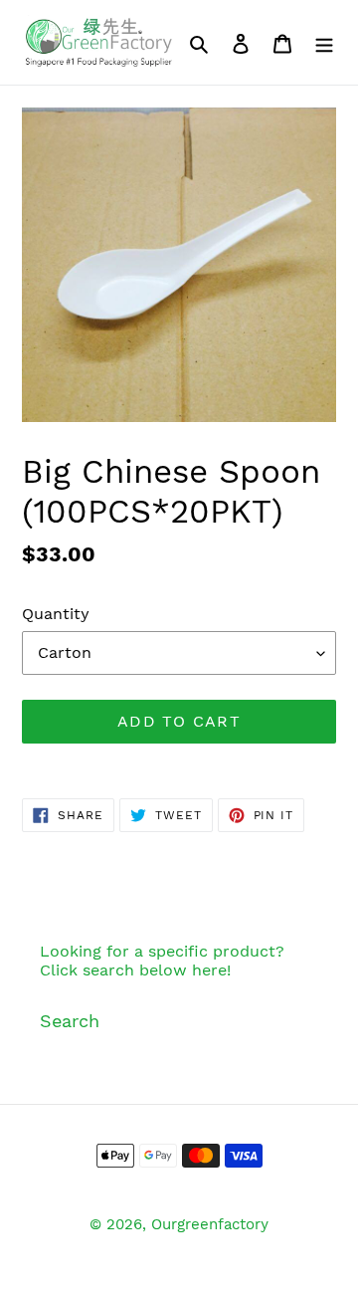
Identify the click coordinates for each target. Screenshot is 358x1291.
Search (69, 1020)
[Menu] (324, 42)
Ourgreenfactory (209, 1224)
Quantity (56, 613)
